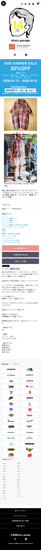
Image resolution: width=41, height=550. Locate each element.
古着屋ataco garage (20, 535)
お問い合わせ (20, 526)
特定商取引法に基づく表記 (20, 521)
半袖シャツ (24, 75)
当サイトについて (20, 510)
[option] (20, 114)
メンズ (11, 238)
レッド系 (20, 227)
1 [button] (18, 133)
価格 (11, 220)
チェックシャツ (14, 243)
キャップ (27, 77)
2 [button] (20, 133)
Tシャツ (5, 75)
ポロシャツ (14, 75)
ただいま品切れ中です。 (20, 248)
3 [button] (23, 133)
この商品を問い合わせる (20, 255)
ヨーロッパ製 (14, 240)
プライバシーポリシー (20, 515)
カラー (11, 222)
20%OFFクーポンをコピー (20, 90)
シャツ (4, 216)
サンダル (19, 77)
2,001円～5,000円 (21, 225)
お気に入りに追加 (20, 261)
